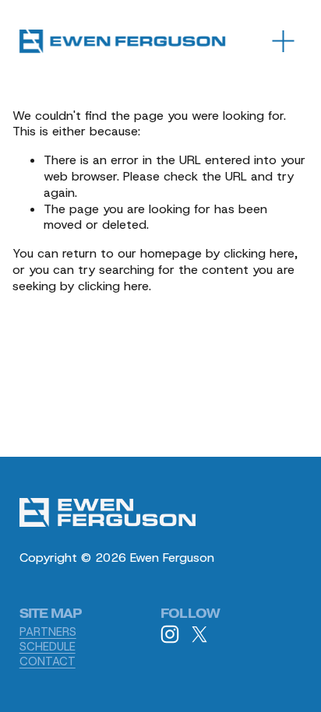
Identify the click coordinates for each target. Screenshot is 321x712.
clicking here (259, 253)
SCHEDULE (47, 647)
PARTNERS (47, 632)
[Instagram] (169, 634)
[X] (199, 634)
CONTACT (47, 661)
